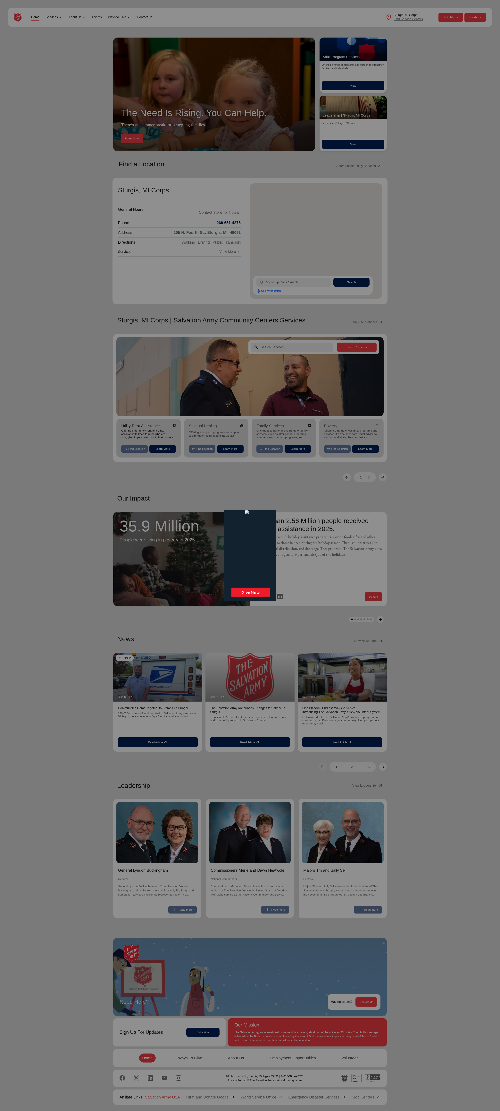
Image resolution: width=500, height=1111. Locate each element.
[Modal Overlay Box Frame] (250, 555)
